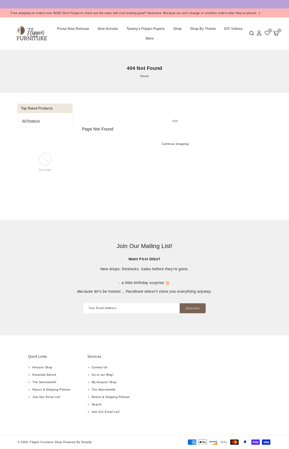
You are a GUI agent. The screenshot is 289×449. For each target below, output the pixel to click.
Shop (177, 28)
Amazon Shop (42, 367)
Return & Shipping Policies (51, 389)
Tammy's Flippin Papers (146, 28)
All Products (31, 121)
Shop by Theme (203, 28)
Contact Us (99, 367)
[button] (251, 33)
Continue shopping (175, 144)
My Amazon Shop (104, 382)
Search (97, 404)
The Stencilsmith (44, 382)
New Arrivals (108, 28)
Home (144, 76)
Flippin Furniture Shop (46, 442)
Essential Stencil (44, 374)
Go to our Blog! (103, 374)
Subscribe (193, 308)
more (150, 38)
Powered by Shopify (77, 442)
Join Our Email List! (46, 397)
